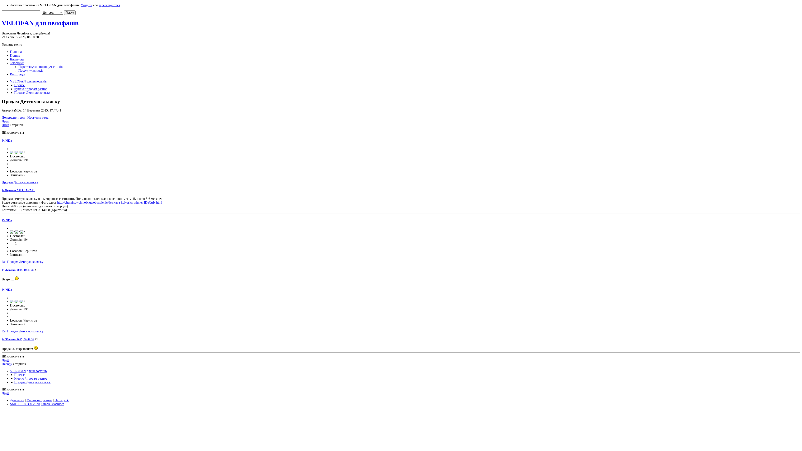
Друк (5, 121)
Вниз (5, 125)
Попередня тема (13, 117)
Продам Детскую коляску (20, 182)
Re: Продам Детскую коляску (22, 262)
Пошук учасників (30, 70)
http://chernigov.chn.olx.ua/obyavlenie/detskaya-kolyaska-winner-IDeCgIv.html (109, 202)
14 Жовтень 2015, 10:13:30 (18, 269)
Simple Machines (52, 404)
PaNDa (7, 140)
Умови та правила (39, 400)
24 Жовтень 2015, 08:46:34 (18, 339)
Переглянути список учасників (40, 66)
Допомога (17, 400)
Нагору (7, 364)
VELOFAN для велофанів (40, 23)
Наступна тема (37, 117)
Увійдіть (86, 5)
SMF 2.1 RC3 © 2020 (25, 404)
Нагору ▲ (62, 400)
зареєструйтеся (109, 5)
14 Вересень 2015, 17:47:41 (18, 190)
